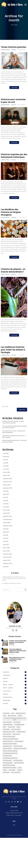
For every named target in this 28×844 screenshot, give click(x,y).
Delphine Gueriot (5, 274)
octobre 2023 (6, 560)
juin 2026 (5, 459)
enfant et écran (11, 727)
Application (6, 672)
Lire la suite (14, 87)
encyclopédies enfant (19, 724)
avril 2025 (5, 503)
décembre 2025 (7, 478)
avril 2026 (5, 466)
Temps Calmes (6, 772)
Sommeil (5, 703)
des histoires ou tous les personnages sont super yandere (14, 719)
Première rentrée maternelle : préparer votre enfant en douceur (18, 642)
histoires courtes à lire (8, 741)
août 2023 (5, 566)
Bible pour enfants (12, 715)
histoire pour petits (21, 731)
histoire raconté (16, 734)
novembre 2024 (7, 519)
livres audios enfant (17, 760)
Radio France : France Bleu (14, 815)
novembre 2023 (7, 557)
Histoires (13, 49)
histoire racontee (7, 734)
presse (19, 767)
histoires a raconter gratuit (9, 736)
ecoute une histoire (7, 722)
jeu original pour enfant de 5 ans (10, 753)
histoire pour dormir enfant (9, 731)
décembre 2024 (7, 516)
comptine (20, 715)
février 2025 (6, 510)
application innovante (20, 713)
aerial (12, 713)
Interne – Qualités (8, 687)
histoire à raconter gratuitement (10, 750)
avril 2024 (5, 541)
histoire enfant (6, 729)
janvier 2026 (6, 475)
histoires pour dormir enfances (10, 743)
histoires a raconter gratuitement (10, 738)
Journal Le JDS (14, 810)
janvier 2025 (6, 513)
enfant (4, 727)
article (4, 715)
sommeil (5, 770)
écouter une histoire (15, 772)
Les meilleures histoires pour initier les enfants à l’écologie (13, 350)
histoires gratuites (19, 741)
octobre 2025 (6, 485)
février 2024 (6, 547)
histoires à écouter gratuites (20, 748)
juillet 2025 (6, 494)
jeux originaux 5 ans (7, 755)
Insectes (13, 274)
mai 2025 (5, 500)
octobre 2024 (6, 522)
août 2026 (5, 453)
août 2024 (5, 529)
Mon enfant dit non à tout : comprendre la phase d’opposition (17, 659)
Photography (6, 700)
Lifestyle (5, 694)
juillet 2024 (6, 532)
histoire (18, 727)
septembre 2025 (7, 488)
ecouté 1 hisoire (17, 722)
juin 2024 (5, 535)
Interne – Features (8, 684)
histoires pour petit (7, 746)
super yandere (12, 770)
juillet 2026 (6, 456)
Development (6, 675)
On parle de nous (7, 697)
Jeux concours (7, 691)
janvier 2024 (6, 551)
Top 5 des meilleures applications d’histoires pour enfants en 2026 (17, 650)
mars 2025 (6, 507)
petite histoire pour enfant (9, 765)
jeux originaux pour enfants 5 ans (10, 758)
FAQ (14, 825)
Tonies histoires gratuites (13, 47)
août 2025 (6, 491)
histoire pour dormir (16, 729)
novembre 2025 (7, 481)
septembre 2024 (7, 525)
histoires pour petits (17, 746)
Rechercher (5, 406)
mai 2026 (5, 463)
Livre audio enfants (7, 760)
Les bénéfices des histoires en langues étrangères (11, 212)
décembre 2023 (7, 554)
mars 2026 (6, 469)
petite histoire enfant (19, 762)
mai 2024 (5, 538)
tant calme (19, 770)
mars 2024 (6, 544)
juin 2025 (5, 497)
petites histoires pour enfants (9, 767)
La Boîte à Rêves (5, 49)
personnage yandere (7, 762)
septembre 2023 (7, 563)
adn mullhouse (6, 713)
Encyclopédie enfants (8, 724)
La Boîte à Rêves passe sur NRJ (14, 813)
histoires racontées (7, 748)
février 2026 (6, 472)
